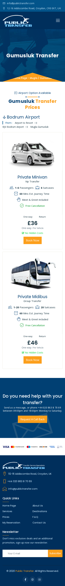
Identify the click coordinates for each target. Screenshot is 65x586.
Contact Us (39, 522)
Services (7, 511)
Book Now (32, 240)
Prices (5, 517)
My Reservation (11, 522)
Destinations (39, 511)
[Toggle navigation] (57, 21)
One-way (27, 216)
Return (42, 216)
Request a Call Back (32, 419)
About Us (37, 505)
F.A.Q (35, 517)
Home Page (20, 78)
